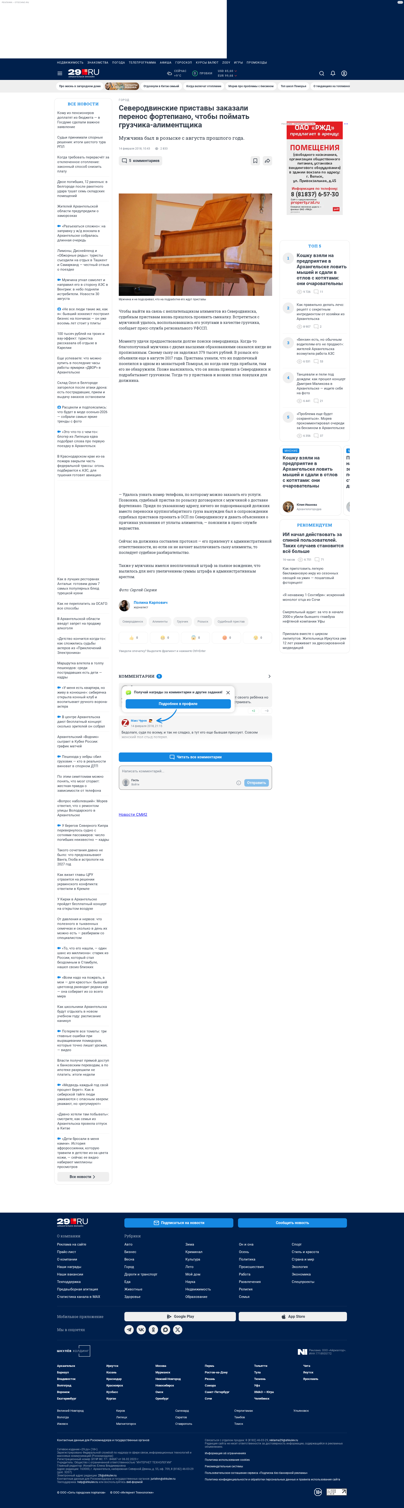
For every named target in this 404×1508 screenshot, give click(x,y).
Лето (189, 1267)
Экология (300, 1267)
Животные (133, 1289)
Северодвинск (133, 621)
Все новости (83, 104)
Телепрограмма (142, 62)
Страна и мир (303, 1259)
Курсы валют (207, 62)
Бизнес (130, 1252)
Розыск (203, 621)
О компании (67, 1259)
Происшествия (251, 1267)
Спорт (297, 1244)
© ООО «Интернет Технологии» (132, 1492)
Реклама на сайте (71, 1244)
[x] (177, 1329)
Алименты (160, 621)
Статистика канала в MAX (78, 1297)
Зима (189, 1244)
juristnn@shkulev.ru (163, 1478)
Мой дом (192, 1274)
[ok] (153, 1329)
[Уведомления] (333, 73)
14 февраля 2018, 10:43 (134, 148)
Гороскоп (183, 62)
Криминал (193, 1252)
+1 (253, 746)
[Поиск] (321, 73)
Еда (127, 1282)
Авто (128, 1244)
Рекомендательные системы (224, 1466)
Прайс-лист (66, 1252)
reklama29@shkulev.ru (283, 1440)
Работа (244, 1274)
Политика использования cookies (227, 1459)
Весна (129, 1259)
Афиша (166, 62)
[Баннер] (122, 86)
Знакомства (97, 62)
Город (129, 1267)
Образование (196, 1297)
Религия (245, 1289)
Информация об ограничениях (225, 1453)
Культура (192, 1259)
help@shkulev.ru (87, 1482)
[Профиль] (344, 73)
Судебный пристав (231, 621)
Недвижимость (70, 62)
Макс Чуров (139, 720)
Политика (247, 1259)
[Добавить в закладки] (255, 160)
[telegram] (129, 1329)
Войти (135, 784)
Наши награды (69, 1267)
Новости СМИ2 (133, 814)
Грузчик (182, 621)
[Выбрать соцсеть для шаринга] (267, 160)
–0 (266, 711)
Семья (244, 1297)
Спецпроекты (303, 1282)
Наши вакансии (70, 1274)
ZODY (226, 62)
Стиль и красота (305, 1252)
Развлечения (250, 1282)
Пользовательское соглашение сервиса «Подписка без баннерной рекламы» (256, 1473)
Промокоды (257, 62)
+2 (253, 711)
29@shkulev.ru (107, 1475)
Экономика (301, 1274)
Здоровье (132, 1297)
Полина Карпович (150, 602)
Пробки (203, 73)
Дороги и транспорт (140, 1274)
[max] (165, 1329)
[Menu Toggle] (59, 73)
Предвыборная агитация (77, 1289)
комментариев (144, 160)
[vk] (141, 1329)
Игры (238, 62)
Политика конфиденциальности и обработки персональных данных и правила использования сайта (272, 1479)
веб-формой (134, 1482)
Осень (244, 1252)
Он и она (246, 1244)
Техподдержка (69, 1282)
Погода (118, 62)
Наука (190, 1282)
